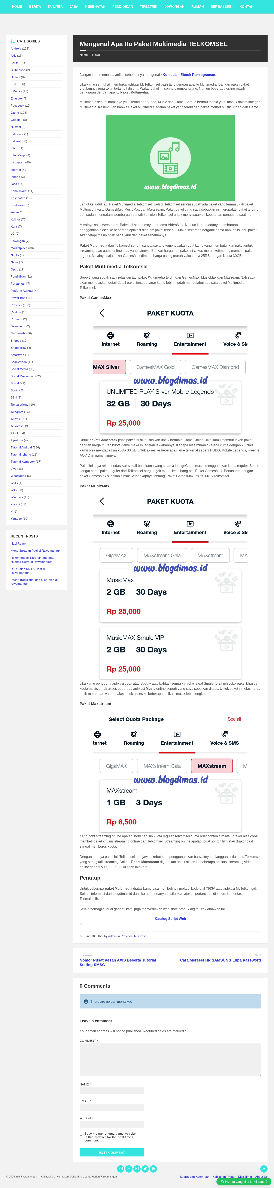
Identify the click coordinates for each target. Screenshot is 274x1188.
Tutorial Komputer (23, 461)
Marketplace (19, 248)
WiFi (14, 490)
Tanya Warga (19, 404)
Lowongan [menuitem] (174, 6)
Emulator (17, 98)
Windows (17, 497)
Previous (86, 955)
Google (16, 119)
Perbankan (18, 283)
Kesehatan (18, 198)
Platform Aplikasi (22, 290)
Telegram (17, 412)
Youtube (16, 518)
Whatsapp (17, 475)
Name (85, 1084)
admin (112, 936)
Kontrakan (18, 205)
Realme (16, 312)
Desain (15, 77)
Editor (15, 84)
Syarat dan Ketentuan (195, 1176)
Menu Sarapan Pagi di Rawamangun (36, 550)
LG (13, 233)
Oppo (14, 269)
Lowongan (18, 241)
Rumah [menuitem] (197, 6)
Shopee (16, 340)
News (96, 54)
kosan (15, 212)
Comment (89, 1040)
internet (16, 169)
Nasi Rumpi (18, 543)
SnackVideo (19, 362)
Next (258, 955)
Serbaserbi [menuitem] (222, 6)
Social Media (19, 369)
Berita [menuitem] (35, 6)
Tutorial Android (21, 447)
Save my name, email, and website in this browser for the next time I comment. (110, 1137)
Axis (13, 55)
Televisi (16, 419)
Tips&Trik (17, 440)
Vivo (13, 468)
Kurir (14, 226)
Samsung (17, 326)
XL (12, 511)
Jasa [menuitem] (74, 6)
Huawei (16, 126)
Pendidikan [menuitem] (122, 6)
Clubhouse (18, 70)
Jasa (14, 184)
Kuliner (15, 219)
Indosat (16, 141)
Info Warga (18, 155)
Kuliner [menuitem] (55, 6)
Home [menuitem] (17, 6)
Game (15, 112)
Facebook (17, 105)
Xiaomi (15, 504)
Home (84, 54)
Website (87, 1118)
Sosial (15, 383)
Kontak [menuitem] (247, 6)
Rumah (16, 319)
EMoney (16, 91)
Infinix (15, 148)
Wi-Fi (14, 483)
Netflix (15, 255)
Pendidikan (18, 276)
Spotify (15, 390)
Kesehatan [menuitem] (95, 6)
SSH (14, 397)
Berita (15, 63)
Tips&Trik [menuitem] (149, 6)
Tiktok (15, 433)
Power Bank (19, 297)
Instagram (17, 162)
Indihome (17, 134)
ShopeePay (18, 347)
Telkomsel (140, 936)
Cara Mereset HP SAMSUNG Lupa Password (220, 960)
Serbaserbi (18, 333)
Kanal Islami (19, 191)
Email (85, 1101)
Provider (126, 936)
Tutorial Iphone (21, 454)
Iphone (15, 176)
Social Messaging (22, 376)
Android (16, 48)
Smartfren (17, 354)
